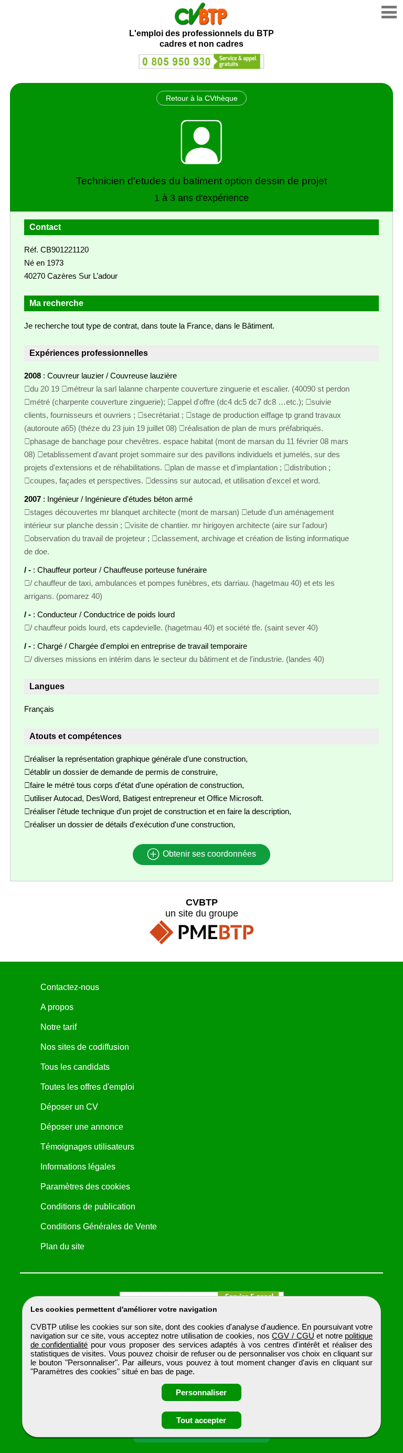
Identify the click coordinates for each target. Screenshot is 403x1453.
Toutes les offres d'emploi (87, 1086)
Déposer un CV (69, 1106)
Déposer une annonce (81, 1126)
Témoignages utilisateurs (87, 1146)
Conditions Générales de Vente (98, 1226)
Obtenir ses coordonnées (208, 854)
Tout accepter (201, 1420)
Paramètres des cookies (85, 1186)
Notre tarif (58, 1027)
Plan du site (62, 1246)
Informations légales (77, 1166)
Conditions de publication (87, 1206)
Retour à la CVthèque (202, 98)
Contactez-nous (69, 987)
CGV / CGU (293, 1335)
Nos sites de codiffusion (84, 1047)
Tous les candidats (75, 1066)
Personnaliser (201, 1392)
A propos (56, 1007)
